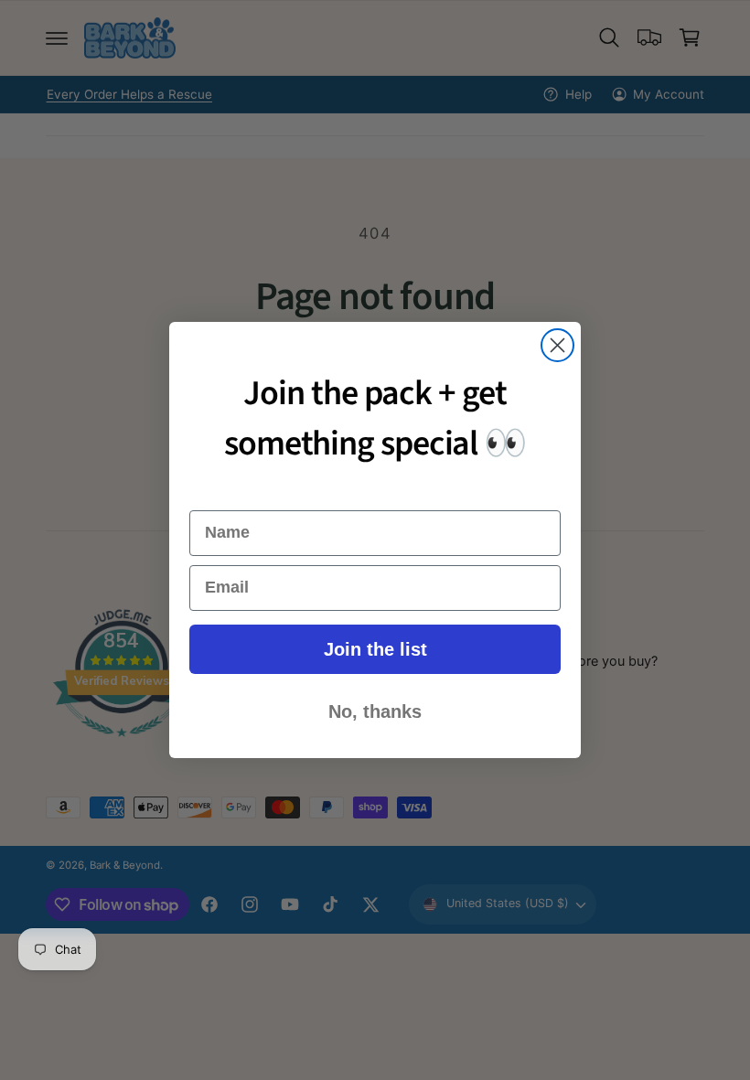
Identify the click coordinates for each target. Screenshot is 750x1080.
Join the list (375, 649)
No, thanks (375, 711)
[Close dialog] (557, 345)
